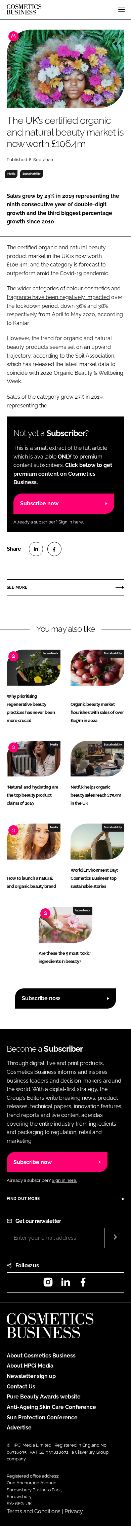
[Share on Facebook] (54, 549)
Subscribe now (39, 503)
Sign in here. (71, 521)
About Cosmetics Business (41, 1355)
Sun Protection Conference (42, 1417)
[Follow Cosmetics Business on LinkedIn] (65, 1284)
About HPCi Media (30, 1365)
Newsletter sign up (31, 1376)
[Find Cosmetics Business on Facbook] (83, 1284)
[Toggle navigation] (122, 9)
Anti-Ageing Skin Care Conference (51, 1407)
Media (11, 173)
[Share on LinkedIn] (36, 549)
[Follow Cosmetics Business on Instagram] (48, 1284)
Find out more (23, 1198)
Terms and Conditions (33, 1511)
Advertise (19, 1427)
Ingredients (50, 653)
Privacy (73, 1511)
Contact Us (21, 1386)
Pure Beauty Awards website (44, 1396)
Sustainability (32, 173)
